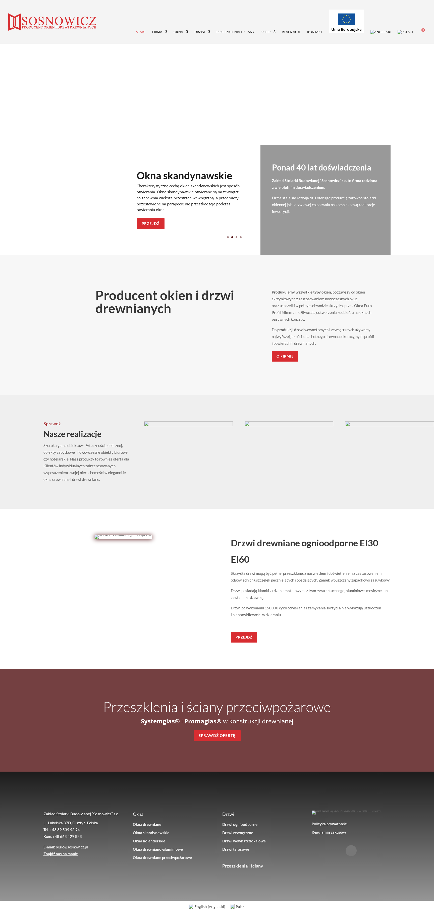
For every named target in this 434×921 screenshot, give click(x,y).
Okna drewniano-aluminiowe (158, 849)
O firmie (285, 356)
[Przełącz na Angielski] (380, 37)
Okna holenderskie (149, 841)
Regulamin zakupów (329, 832)
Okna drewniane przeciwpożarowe (162, 857)
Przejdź (150, 223)
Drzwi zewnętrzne (237, 832)
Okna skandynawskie (184, 175)
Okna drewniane (147, 824)
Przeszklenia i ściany (242, 866)
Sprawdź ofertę (217, 735)
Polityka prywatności (330, 824)
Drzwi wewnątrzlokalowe (244, 841)
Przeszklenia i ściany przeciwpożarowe (217, 706)
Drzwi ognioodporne (239, 824)
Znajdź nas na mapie (60, 853)
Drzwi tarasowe (235, 849)
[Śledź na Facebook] (351, 850)
